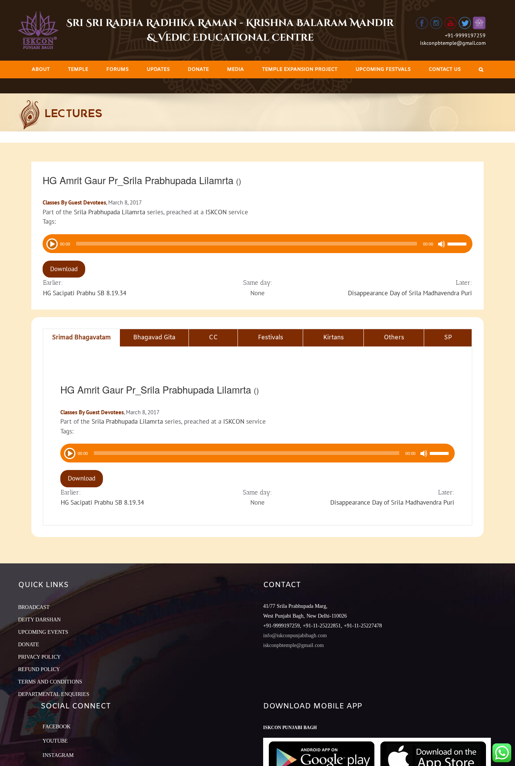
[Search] (481, 69)
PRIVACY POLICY (39, 657)
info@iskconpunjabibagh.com (295, 635)
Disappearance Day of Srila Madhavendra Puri (410, 293)
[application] (257, 243)
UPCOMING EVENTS (43, 632)
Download (64, 269)
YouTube (55, 741)
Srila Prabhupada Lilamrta (109, 212)
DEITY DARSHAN (39, 620)
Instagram (58, 755)
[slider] (458, 245)
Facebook (57, 726)
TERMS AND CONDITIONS (50, 682)
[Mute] (441, 244)
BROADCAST (34, 607)
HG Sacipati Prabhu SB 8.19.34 (84, 293)
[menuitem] (41, 69)
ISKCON (216, 212)
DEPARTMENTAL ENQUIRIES (53, 694)
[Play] (51, 243)
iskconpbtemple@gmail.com (453, 43)
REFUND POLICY (39, 669)
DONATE (28, 644)
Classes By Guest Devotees (74, 202)
